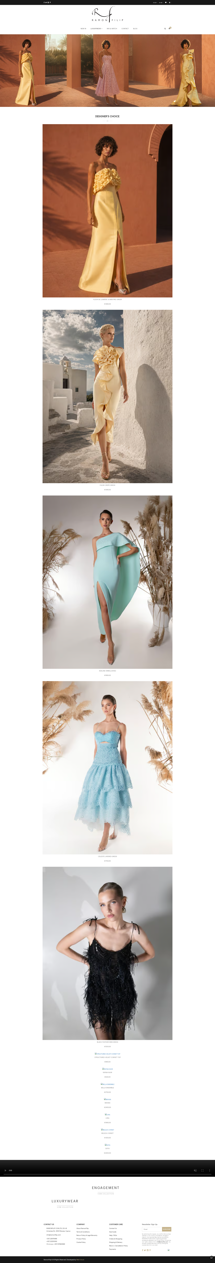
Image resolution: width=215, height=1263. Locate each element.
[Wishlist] (166, 2)
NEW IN (83, 28)
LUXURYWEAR (96, 28)
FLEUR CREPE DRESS (107, 485)
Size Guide (112, 1232)
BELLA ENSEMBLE (107, 1088)
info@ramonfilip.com (162, 1241)
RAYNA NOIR (107, 1072)
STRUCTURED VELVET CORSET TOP (108, 1057)
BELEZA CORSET (107, 1133)
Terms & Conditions (83, 1232)
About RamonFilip (82, 1228)
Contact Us (113, 1228)
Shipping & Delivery (115, 1242)
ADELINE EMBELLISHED (107, 671)
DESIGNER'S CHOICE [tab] (107, 116)
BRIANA (107, 1103)
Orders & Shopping (115, 1239)
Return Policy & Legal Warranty (86, 1235)
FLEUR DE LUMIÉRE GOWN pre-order (107, 299)
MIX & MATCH (112, 28)
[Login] (169, 2)
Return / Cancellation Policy (118, 1246)
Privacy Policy (81, 1239)
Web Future (80, 1260)
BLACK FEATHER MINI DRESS (107, 1042)
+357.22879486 (51, 1239)
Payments (112, 1249)
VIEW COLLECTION (106, 1194)
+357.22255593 (51, 1241)
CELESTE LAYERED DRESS (107, 856)
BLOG (135, 28)
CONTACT (125, 28)
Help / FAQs (113, 1235)
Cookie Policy (81, 1242)
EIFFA (107, 1148)
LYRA (107, 1118)
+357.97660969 (59, 1244)
